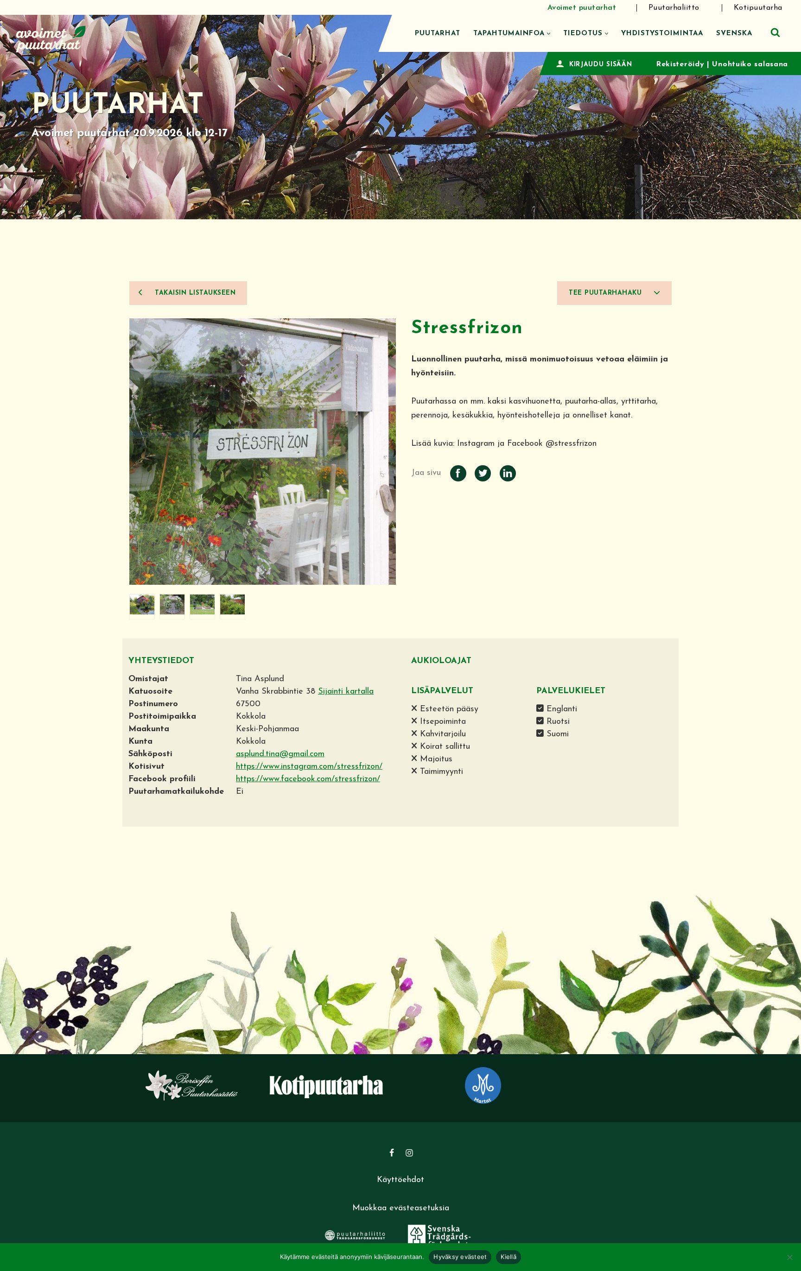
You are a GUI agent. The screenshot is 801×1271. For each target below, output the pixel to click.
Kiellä (508, 1256)
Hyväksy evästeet (460, 1256)
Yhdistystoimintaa (662, 33)
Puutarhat (437, 33)
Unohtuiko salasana (750, 64)
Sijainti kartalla (346, 692)
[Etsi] (775, 32)
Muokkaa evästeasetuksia (400, 1208)
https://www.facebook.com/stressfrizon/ (308, 779)
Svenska (734, 33)
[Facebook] (391, 1152)
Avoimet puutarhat (582, 8)
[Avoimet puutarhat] (51, 37)
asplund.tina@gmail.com (280, 754)
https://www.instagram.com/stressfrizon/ (309, 767)
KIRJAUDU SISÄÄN (600, 64)
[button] (548, 33)
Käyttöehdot (400, 1180)
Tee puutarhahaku (606, 293)
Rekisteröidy (680, 64)
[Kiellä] (789, 1257)
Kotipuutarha (758, 8)
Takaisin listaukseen (194, 293)
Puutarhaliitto (673, 8)
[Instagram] (409, 1152)
